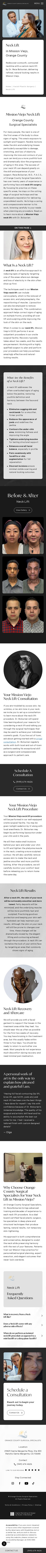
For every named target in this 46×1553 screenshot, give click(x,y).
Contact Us (21, 789)
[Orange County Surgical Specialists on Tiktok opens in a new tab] (33, 1483)
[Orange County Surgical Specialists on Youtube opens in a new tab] (26, 1483)
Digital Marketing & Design (25, 1514)
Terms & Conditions (12, 1505)
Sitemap (38, 1505)
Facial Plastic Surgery (23, 86)
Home (8, 86)
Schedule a (19, 1392)
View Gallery (21, 510)
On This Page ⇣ (23, 228)
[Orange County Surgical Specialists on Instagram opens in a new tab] (13, 1483)
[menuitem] (13, 1483)
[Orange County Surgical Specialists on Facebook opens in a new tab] (19, 1483)
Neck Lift (10, 89)
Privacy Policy (27, 1505)
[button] (4, 1543)
